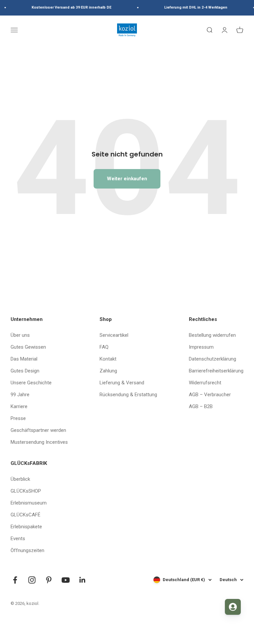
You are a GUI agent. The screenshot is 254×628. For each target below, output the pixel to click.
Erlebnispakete (26, 527)
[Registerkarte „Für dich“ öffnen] (233, 607)
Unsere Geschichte (31, 383)
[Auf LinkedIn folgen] (82, 580)
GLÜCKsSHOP (26, 491)
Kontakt (108, 359)
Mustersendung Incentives (39, 442)
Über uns (20, 335)
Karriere (19, 406)
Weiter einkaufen (127, 179)
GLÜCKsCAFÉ (25, 515)
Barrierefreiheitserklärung (216, 371)
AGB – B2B (201, 406)
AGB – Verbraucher (210, 395)
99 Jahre (20, 395)
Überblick (20, 479)
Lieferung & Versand (122, 383)
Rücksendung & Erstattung (128, 395)
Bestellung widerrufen (212, 335)
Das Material (24, 359)
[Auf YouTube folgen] (65, 580)
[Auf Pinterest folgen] (48, 580)
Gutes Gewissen (28, 347)
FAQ (104, 347)
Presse (18, 418)
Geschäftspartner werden (38, 430)
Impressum (201, 347)
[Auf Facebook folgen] (15, 580)
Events (18, 538)
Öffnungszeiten (27, 550)
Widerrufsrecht (205, 383)
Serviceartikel (114, 335)
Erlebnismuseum (29, 503)
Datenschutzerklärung (212, 359)
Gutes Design (25, 371)
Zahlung (108, 371)
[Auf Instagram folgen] (31, 580)
